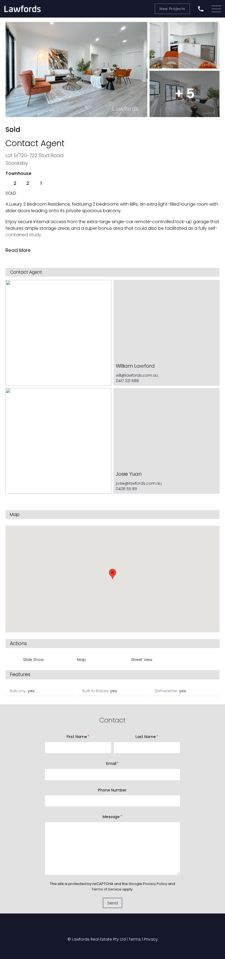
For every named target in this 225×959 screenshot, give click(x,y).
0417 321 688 (127, 381)
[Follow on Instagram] (122, 928)
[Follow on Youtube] (104, 928)
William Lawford (135, 365)
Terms (135, 939)
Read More (18, 250)
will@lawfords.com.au (137, 375)
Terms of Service (107, 889)
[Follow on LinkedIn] (140, 928)
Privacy (151, 939)
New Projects (172, 9)
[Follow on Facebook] (85, 928)
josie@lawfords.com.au (139, 483)
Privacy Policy (155, 883)
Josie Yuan (129, 473)
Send (112, 903)
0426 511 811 (126, 489)
